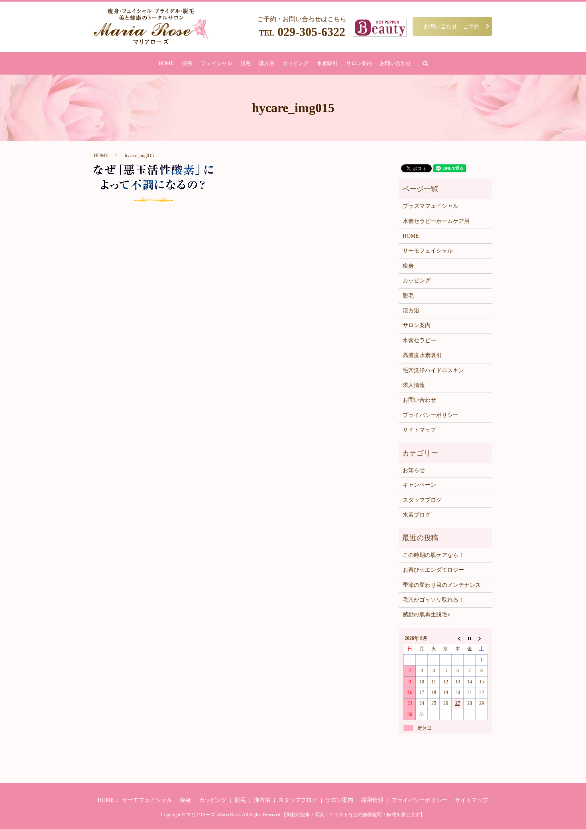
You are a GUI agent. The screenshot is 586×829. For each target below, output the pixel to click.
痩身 (187, 63)
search (425, 63)
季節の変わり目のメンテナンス (442, 585)
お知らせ (414, 470)
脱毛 (245, 63)
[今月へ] (470, 638)
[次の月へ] (482, 638)
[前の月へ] (458, 638)
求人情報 (414, 385)
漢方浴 (266, 63)
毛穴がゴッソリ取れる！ (433, 600)
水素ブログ (417, 515)
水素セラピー (419, 340)
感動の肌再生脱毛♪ (426, 615)
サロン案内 (359, 63)
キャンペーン (419, 485)
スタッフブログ (422, 500)
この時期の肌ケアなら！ (433, 555)
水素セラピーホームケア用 (436, 221)
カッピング (296, 63)
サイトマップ (419, 430)
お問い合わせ (395, 63)
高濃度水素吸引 (422, 355)
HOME (166, 63)
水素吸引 (327, 63)
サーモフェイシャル (428, 251)
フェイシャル (216, 63)
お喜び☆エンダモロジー (433, 570)
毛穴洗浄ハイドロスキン (433, 370)
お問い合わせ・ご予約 (452, 26)
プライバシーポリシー (430, 415)
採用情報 (372, 800)
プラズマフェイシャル (430, 206)
